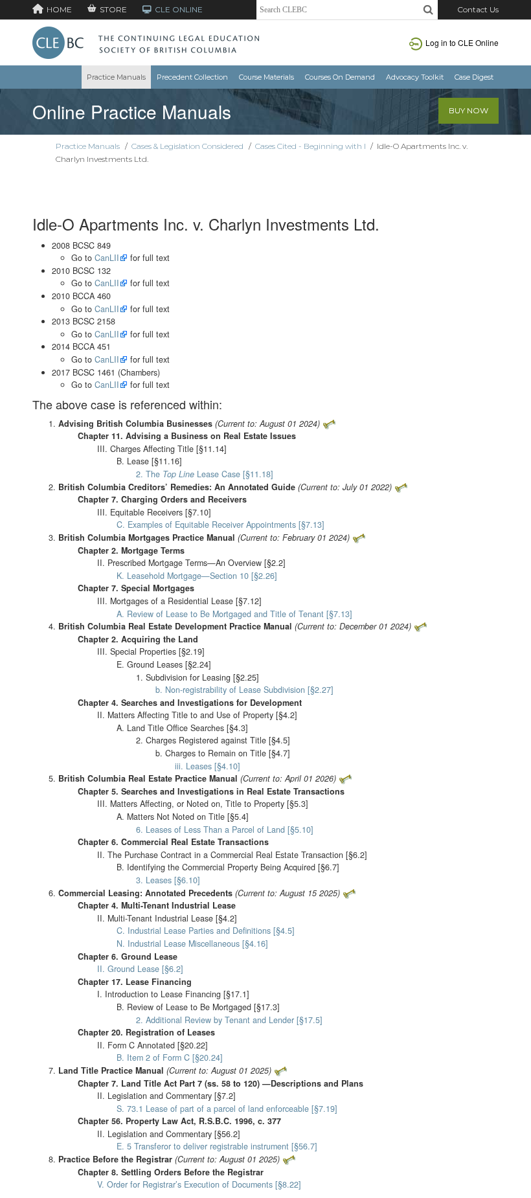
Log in (462, 42)
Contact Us (478, 9)
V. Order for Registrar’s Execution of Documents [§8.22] (199, 1184)
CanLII (107, 258)
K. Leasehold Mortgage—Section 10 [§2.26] (197, 576)
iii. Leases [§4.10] (207, 766)
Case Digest (474, 77)
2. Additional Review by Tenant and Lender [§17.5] (229, 1020)
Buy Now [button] (468, 110)
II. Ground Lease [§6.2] (140, 969)
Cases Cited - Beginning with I (310, 146)
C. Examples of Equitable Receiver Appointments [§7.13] (220, 524)
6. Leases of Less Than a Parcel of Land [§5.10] (224, 829)
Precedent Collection (192, 77)
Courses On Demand (340, 77)
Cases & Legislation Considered (187, 146)
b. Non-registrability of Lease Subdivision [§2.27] (244, 689)
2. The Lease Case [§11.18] (204, 474)
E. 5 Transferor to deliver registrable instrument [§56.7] (217, 1146)
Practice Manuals (116, 77)
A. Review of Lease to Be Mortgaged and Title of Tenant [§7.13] (234, 614)
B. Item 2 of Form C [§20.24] (170, 1057)
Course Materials (266, 77)
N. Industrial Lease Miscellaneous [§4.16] (192, 943)
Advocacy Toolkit (415, 77)
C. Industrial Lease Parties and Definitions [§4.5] (206, 930)
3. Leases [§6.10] (168, 880)
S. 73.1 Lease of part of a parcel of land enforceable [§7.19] (227, 1108)
